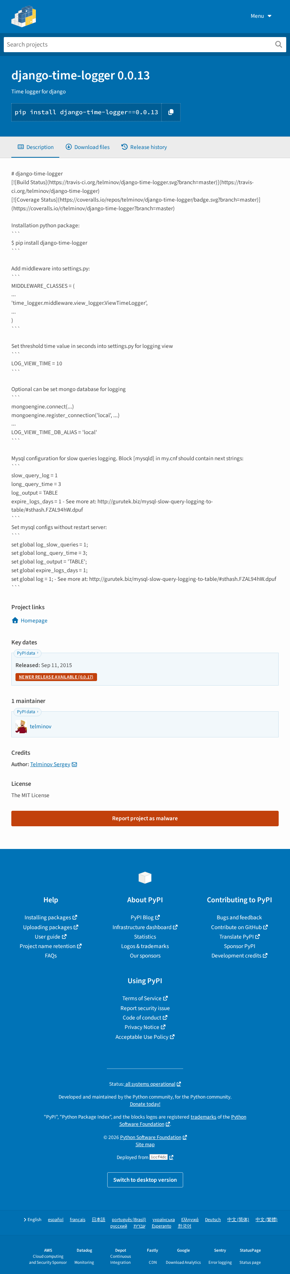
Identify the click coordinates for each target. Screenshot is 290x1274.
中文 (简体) (238, 1220)
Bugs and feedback (239, 917)
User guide (47, 937)
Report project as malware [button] (145, 818)
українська (164, 1220)
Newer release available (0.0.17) (56, 677)
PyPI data (26, 653)
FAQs (51, 955)
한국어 (184, 1226)
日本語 (98, 1220)
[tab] (35, 147)
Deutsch (213, 1220)
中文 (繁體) (267, 1220)
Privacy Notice (142, 1027)
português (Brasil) (129, 1220)
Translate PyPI (236, 937)
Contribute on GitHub (236, 927)
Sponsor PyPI (239, 946)
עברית (139, 1226)
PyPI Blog (142, 917)
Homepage (34, 620)
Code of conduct (142, 1017)
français (77, 1220)
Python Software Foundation (150, 1137)
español (55, 1220)
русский (118, 1226)
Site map (145, 1144)
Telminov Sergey (50, 764)
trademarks (203, 1116)
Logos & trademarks (145, 946)
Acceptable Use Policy (142, 1037)
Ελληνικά (190, 1220)
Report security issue (145, 1008)
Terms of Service (142, 998)
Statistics (145, 937)
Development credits (236, 955)
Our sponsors (145, 955)
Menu (257, 16)
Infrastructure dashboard (142, 927)
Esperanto (161, 1226)
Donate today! (145, 1104)
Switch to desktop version (145, 1180)
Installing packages (48, 917)
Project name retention (48, 946)
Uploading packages (47, 927)
